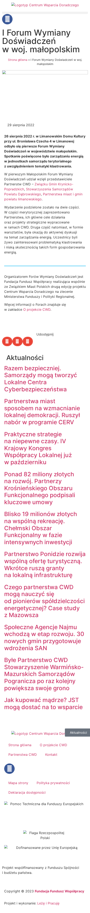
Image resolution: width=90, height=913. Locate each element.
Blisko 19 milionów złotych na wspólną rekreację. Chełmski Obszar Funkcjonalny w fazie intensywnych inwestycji (40, 527)
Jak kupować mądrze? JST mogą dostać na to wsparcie (43, 703)
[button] (45, 13)
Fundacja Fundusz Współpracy (59, 891)
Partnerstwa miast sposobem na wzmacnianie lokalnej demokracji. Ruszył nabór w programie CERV (42, 412)
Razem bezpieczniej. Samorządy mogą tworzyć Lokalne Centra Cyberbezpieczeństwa (40, 379)
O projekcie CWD (36, 309)
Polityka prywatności (53, 783)
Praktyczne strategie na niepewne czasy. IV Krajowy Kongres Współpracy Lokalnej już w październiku (38, 448)
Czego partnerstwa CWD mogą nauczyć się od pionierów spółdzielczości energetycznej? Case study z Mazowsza (44, 601)
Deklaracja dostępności (27, 792)
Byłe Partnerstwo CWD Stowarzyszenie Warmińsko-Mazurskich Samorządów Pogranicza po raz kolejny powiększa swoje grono (44, 673)
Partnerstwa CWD (22, 754)
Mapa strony (18, 783)
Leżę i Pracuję (48, 903)
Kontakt (51, 754)
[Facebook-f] (7, 19)
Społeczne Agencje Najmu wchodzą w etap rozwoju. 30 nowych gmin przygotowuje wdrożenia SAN (44, 638)
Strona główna (17, 59)
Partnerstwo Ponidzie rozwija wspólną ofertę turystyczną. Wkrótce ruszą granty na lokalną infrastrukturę (45, 564)
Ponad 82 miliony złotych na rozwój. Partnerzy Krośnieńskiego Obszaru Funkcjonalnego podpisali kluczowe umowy (39, 488)
